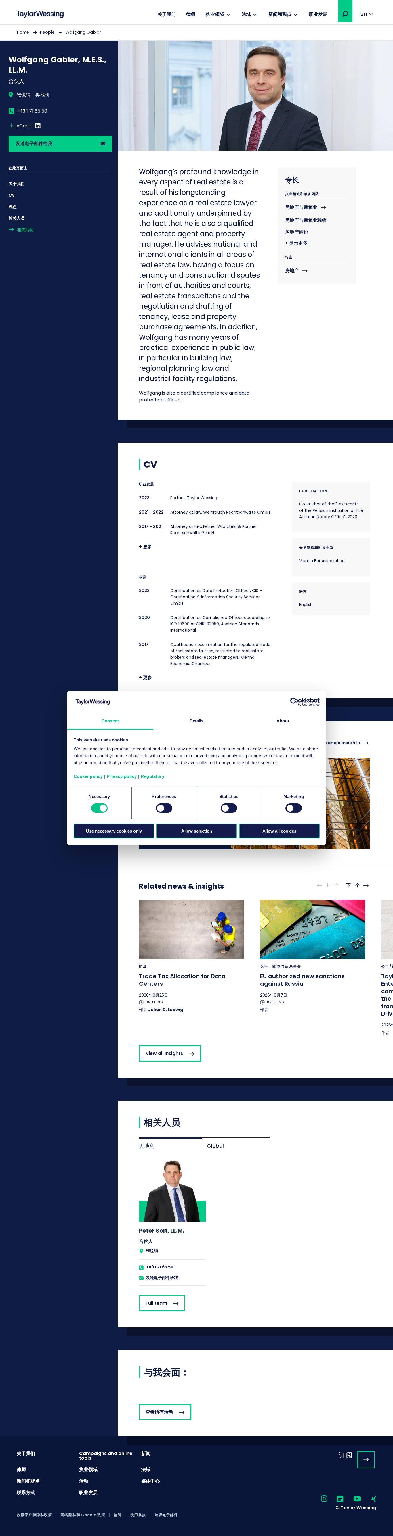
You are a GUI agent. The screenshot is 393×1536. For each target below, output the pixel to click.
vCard (23, 126)
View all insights (164, 1053)
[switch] (164, 808)
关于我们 (166, 14)
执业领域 (215, 14)
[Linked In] (38, 126)
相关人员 (17, 218)
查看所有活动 (159, 1412)
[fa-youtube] (352, 1499)
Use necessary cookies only (114, 830)
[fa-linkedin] (335, 1499)
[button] (345, 14)
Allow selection (196, 830)
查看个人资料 (172, 1222)
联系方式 (26, 1492)
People (47, 32)
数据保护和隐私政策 (34, 1515)
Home (23, 32)
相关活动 (25, 229)
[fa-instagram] (319, 1499)
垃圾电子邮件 (166, 1515)
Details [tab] (197, 720)
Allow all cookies (279, 830)
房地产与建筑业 (301, 208)
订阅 (345, 1455)
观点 (13, 206)
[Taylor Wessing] (40, 15)
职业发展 (318, 14)
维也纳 (23, 95)
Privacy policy (122, 776)
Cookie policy (88, 776)
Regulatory (152, 776)
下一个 (353, 886)
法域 (246, 14)
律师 (190, 14)
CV (12, 195)
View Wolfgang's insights (330, 743)
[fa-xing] (368, 1499)
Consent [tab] (110, 720)
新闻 (145, 1453)
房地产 (292, 271)
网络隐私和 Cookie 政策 (82, 1515)
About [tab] (282, 720)
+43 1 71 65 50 (32, 111)
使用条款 (138, 1515)
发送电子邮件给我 (34, 143)
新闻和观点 (279, 14)
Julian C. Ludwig (165, 1009)
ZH (364, 14)
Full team (156, 1303)
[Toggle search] (345, 14)
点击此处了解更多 (191, 956)
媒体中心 (150, 1481)
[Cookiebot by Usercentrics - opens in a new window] (294, 702)
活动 (83, 1481)
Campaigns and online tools (105, 1455)
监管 (117, 1515)
